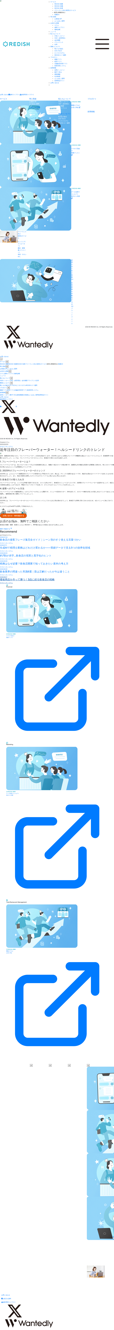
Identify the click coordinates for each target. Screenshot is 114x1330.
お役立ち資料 (7, 1298)
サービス (90, 1062)
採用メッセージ (73, 1068)
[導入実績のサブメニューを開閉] (50, 1065)
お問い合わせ (5, 1295)
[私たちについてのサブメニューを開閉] (31, 1065)
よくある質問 (72, 1074)
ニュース (52, 1079)
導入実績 (52, 1062)
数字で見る (71, 1070)
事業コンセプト (36, 1082)
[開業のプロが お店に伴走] (100, 1175)
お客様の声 (52, 1068)
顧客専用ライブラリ (9, 1302)
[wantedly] (29, 1323)
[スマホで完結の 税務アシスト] (100, 1088)
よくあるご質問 (54, 1070)
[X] (15, 1311)
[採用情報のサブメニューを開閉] (69, 1065)
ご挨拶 (32, 1068)
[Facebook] (4, 1311)
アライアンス (34, 1076)
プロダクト (53, 1073)
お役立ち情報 (54, 1076)
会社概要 (33, 1074)
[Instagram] (24, 1311)
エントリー (71, 1076)
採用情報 (71, 1062)
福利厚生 (71, 1072)
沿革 (31, 1078)
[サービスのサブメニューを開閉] (88, 1065)
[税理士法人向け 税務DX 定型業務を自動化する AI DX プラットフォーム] (100, 1231)
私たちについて (36, 1062)
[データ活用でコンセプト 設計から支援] (100, 1131)
